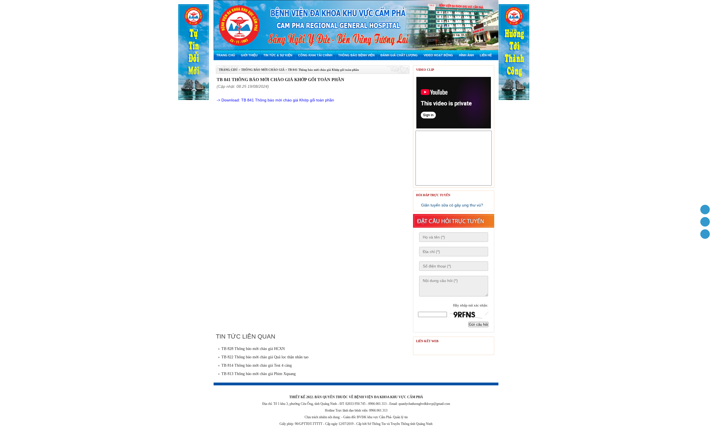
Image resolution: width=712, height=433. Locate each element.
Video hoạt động (438, 55)
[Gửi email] (705, 221)
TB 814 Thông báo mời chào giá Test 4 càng (256, 365)
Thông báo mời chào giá (263, 69)
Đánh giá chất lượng (399, 55)
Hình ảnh (466, 55)
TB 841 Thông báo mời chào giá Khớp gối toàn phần (323, 69)
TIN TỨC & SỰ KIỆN (277, 55)
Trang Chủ (225, 55)
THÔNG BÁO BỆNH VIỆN (356, 55)
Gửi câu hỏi (478, 324)
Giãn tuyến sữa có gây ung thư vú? (452, 205)
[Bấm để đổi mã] (468, 315)
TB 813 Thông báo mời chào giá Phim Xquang (258, 374)
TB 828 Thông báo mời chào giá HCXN (253, 349)
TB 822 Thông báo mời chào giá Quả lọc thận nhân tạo (264, 357)
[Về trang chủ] (705, 209)
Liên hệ (486, 55)
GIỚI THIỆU (249, 55)
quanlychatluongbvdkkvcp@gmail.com (424, 404)
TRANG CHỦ (228, 69)
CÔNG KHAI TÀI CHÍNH (315, 55)
